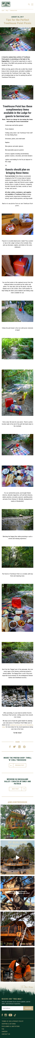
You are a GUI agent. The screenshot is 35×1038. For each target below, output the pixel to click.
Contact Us (6, 1034)
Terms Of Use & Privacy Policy (12, 1021)
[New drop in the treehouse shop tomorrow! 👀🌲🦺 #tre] (17, 964)
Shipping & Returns (9, 1024)
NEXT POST (15, 789)
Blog (7, 10)
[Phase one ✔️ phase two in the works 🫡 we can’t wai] (17, 857)
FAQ (3, 1029)
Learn (3, 10)
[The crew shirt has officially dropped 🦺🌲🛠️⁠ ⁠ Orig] (17, 929)
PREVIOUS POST (19, 765)
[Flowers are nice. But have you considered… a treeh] (17, 893)
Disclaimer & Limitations (11, 1026)
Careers (4, 1031)
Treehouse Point (13, 10)
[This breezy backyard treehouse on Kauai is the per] (17, 822)
